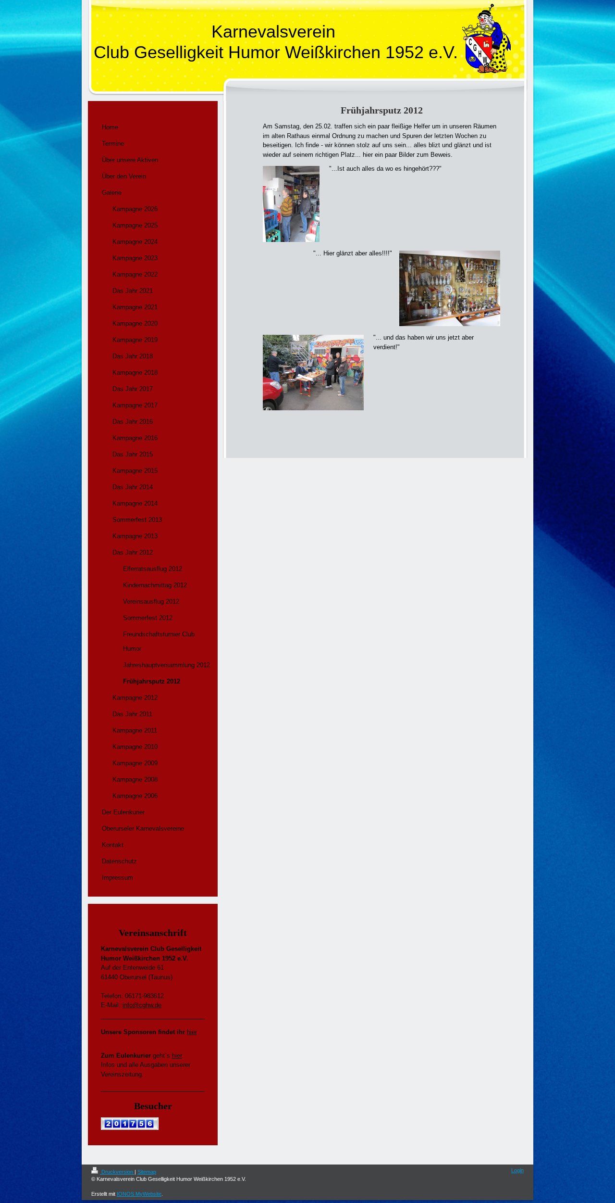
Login (517, 1170)
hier (192, 1032)
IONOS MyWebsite (139, 1194)
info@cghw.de (142, 1005)
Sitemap (146, 1172)
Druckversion (117, 1172)
